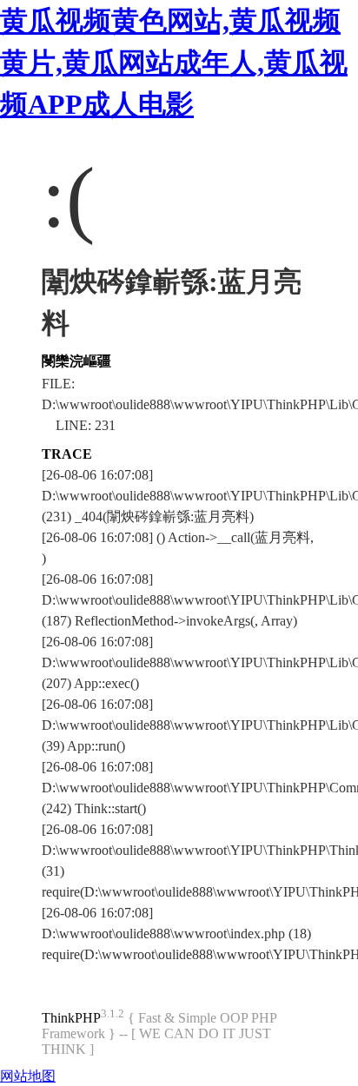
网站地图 (28, 1076)
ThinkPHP (71, 1017)
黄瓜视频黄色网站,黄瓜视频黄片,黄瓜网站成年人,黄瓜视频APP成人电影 (174, 62)
